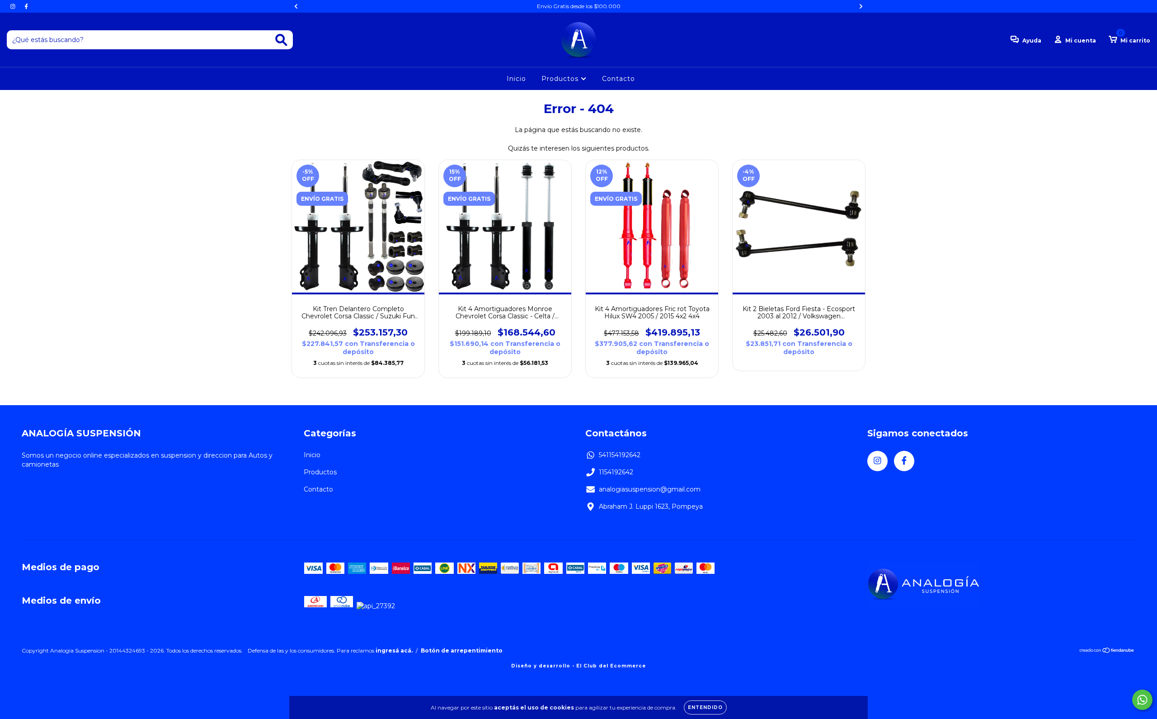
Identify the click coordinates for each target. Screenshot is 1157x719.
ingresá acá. (394, 650)
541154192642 (619, 455)
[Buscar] (281, 40)
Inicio (516, 79)
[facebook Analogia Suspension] (26, 6)
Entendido (705, 707)
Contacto (618, 79)
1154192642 (616, 472)
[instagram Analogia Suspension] (13, 6)
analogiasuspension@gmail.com (650, 489)
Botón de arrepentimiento (462, 650)
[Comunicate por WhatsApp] (1142, 700)
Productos (561, 79)
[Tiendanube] (1107, 651)
